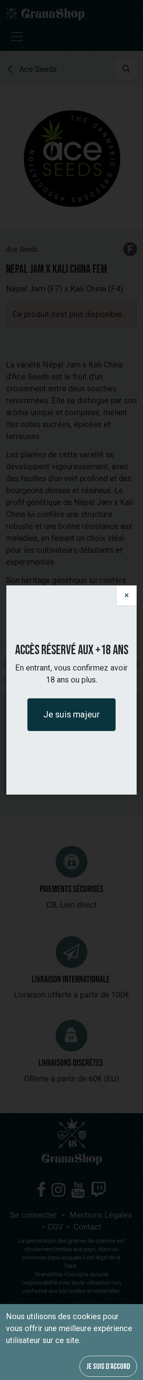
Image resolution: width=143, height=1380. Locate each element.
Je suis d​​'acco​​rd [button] (108, 1366)
